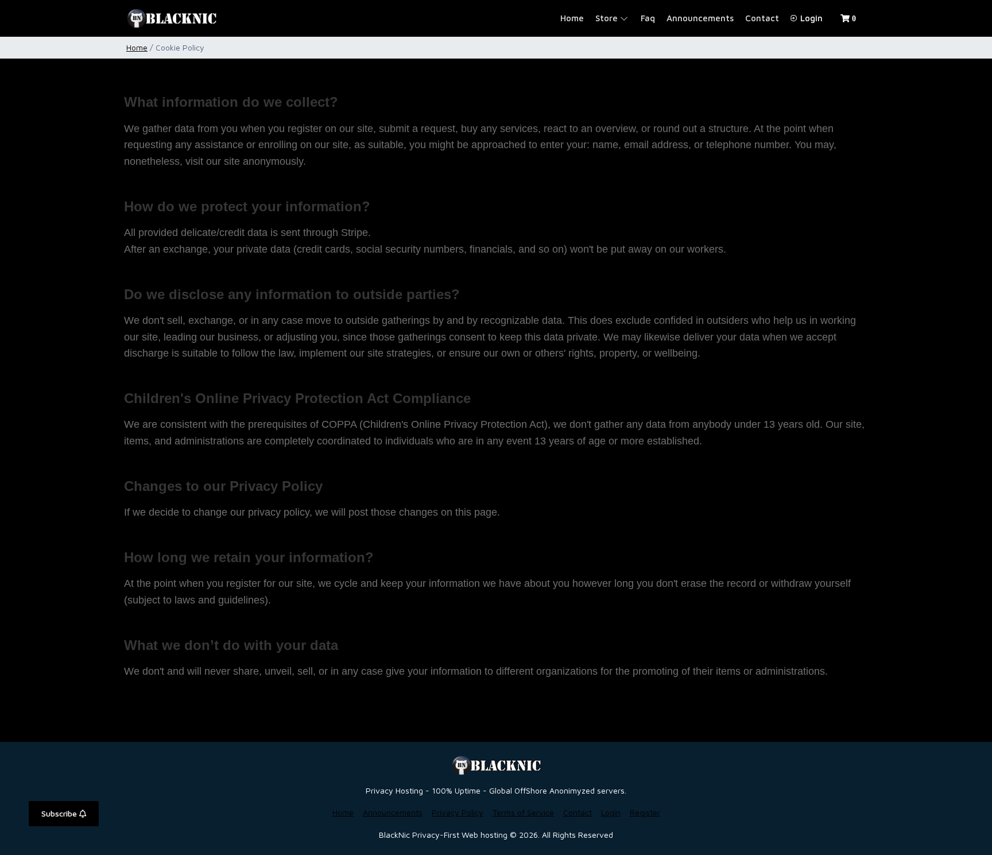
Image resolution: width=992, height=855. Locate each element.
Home (572, 18)
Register (645, 812)
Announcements (700, 18)
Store (606, 18)
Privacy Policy (457, 812)
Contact (762, 18)
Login (810, 18)
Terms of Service (523, 812)
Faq (648, 18)
